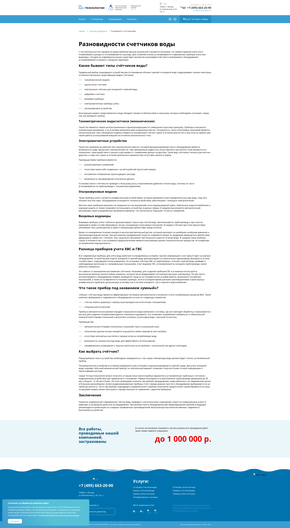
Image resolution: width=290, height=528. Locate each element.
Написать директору (97, 511)
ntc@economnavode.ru (202, 11)
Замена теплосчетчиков (143, 494)
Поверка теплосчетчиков (184, 494)
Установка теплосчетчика (184, 487)
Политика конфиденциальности (191, 525)
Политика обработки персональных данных (191, 505)
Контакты (132, 19)
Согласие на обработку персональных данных (192, 508)
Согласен (15, 521)
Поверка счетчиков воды (184, 490)
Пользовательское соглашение (185, 510)
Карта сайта (207, 525)
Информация (115, 19)
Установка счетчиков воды (145, 487)
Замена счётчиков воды (143, 490)
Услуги (82, 19)
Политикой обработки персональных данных (59, 515)
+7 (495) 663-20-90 (199, 8)
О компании (97, 19)
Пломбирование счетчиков (145, 497)
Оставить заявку (200, 19)
